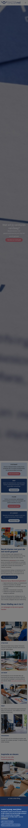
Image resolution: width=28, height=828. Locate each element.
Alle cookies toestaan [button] (7, 822)
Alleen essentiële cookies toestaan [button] (11, 825)
